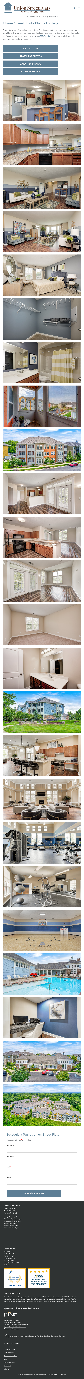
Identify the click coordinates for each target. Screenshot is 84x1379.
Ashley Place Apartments (11, 1320)
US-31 (5, 1359)
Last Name (10, 1156)
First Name (10, 1145)
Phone (9, 1178)
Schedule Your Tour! (34, 1193)
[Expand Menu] (80, 11)
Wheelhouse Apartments (11, 1329)
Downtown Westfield (10, 1356)
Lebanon (6, 1369)
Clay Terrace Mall (9, 1349)
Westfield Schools (9, 1362)
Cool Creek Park (9, 1353)
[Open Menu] (79, 8)
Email (8, 1167)
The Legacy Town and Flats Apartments (16, 1325)
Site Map (63, 1374)
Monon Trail (7, 1366)
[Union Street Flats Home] (27, 7)
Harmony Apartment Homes (12, 1322)
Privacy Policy (53, 1374)
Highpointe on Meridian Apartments (15, 1327)
